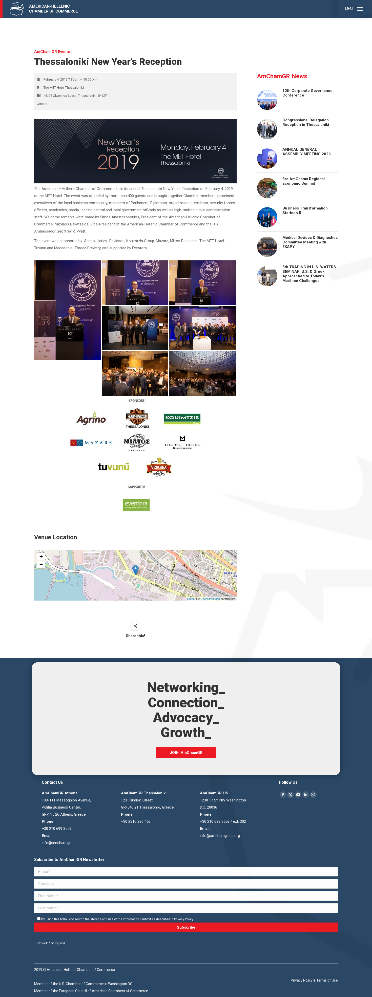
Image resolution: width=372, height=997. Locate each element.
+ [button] (41, 556)
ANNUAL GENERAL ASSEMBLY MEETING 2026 (306, 151)
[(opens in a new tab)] (267, 100)
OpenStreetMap (210, 599)
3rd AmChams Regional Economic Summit (303, 181)
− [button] (41, 564)
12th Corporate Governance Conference (307, 93)
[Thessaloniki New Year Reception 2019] (202, 328)
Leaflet (191, 599)
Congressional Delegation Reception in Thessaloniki (305, 122)
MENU (350, 8)
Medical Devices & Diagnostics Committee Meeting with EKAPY (310, 242)
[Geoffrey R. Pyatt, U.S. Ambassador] (202, 282)
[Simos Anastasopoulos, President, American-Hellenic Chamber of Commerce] (67, 310)
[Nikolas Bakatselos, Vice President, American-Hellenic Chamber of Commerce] (135, 282)
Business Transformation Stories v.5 (305, 210)
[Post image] (267, 129)
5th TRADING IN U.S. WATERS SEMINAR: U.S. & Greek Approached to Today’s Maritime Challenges (309, 274)
